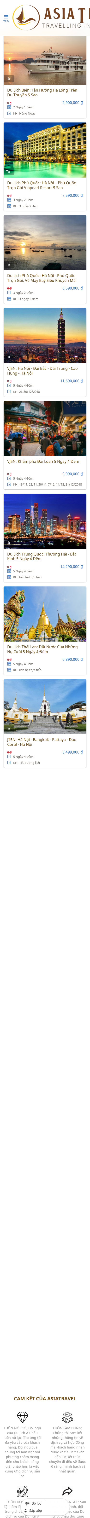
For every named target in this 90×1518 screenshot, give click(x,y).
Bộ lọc (36, 1503)
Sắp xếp (35, 1510)
